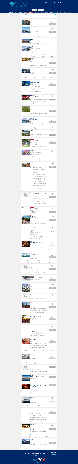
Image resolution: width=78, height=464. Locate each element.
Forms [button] (65, 12)
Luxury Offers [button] (16, 12)
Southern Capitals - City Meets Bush (35, 140)
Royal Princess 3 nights (33, 398)
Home (7, 12)
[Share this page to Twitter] (55, 14)
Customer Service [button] (56, 12)
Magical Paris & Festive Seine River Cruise (36, 242)
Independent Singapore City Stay (34, 208)
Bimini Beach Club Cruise (33, 216)
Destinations (35, 12)
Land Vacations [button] (30, 12)
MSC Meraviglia (32, 47)
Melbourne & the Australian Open (34, 82)
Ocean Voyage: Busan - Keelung (34, 254)
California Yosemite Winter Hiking (34, 410)
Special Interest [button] (42, 12)
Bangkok (31, 59)
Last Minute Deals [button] (11, 12)
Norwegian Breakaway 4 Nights (34, 151)
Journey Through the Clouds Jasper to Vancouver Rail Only (38, 193)
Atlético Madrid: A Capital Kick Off (35, 96)
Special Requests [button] (69, 12)
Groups (38, 12)
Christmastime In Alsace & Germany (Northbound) (37, 231)
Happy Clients (61, 12)
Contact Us (52, 24)
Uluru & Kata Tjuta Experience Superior (35, 316)
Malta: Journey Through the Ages (34, 376)
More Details (52, 23)
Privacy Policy (39, 462)
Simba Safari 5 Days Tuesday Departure (35, 295)
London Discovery (32, 40)
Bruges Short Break (33, 339)
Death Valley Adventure (33, 21)
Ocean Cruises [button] (20, 12)
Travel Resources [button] (51, 12)
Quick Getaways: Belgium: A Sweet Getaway (36, 440)
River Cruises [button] (25, 12)
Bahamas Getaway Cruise (34, 119)
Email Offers (46, 12)
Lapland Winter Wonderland (34, 277)
